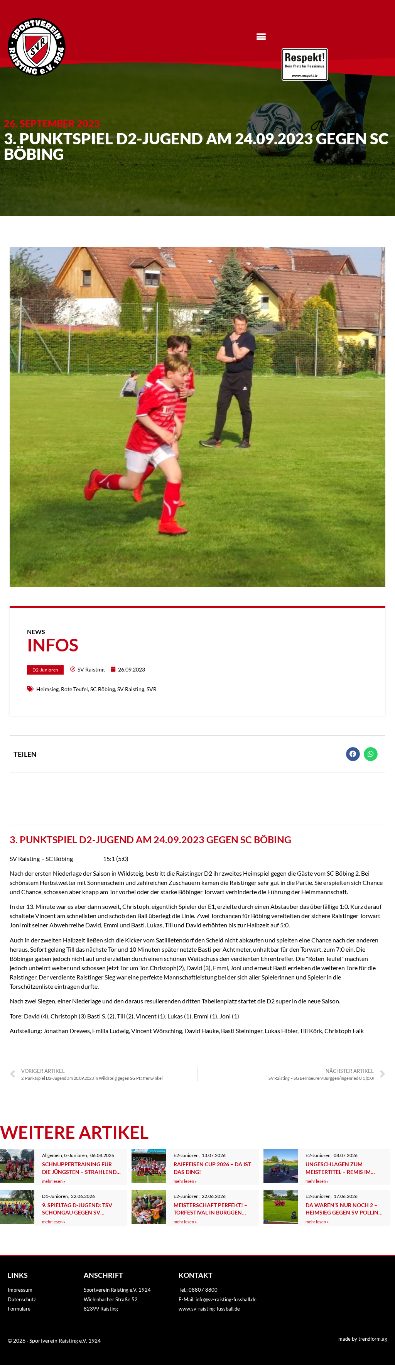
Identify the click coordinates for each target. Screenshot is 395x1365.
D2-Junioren (45, 670)
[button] (353, 754)
